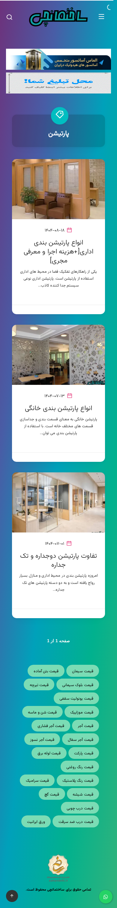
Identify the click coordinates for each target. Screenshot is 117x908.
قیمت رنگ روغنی (79, 767)
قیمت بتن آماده (46, 671)
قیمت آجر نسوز (42, 740)
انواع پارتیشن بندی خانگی (58, 408)
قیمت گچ (51, 795)
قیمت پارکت (83, 753)
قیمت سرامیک (37, 781)
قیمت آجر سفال (80, 740)
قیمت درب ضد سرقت (75, 822)
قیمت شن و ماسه (42, 713)
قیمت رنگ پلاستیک (77, 781)
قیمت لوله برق (49, 753)
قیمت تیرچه (39, 685)
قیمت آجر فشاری (51, 726)
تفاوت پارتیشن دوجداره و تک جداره (58, 560)
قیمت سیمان (82, 671)
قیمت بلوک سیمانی (77, 685)
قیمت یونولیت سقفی (76, 699)
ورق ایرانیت (36, 822)
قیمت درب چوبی (80, 808)
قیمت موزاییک (81, 713)
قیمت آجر (85, 726)
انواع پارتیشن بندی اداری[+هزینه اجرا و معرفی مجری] (59, 252)
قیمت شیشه (83, 795)
